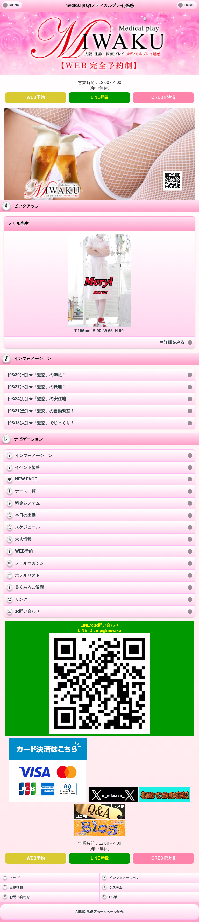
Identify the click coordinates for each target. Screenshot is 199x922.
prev (18, 153)
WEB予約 (36, 97)
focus (93, 153)
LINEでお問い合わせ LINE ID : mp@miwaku (99, 628)
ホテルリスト (27, 575)
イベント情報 (27, 467)
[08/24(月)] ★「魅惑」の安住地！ (39, 398)
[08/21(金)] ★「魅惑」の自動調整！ (41, 411)
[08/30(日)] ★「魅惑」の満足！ (37, 375)
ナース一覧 (25, 491)
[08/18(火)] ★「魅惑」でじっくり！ (41, 423)
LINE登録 (100, 97)
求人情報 (23, 539)
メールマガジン (29, 563)
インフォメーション (33, 455)
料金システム (27, 503)
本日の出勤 (25, 515)
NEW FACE (26, 479)
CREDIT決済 (163, 97)
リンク (21, 599)
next (180, 153)
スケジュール (27, 527)
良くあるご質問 (29, 587)
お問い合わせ (27, 611)
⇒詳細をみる (172, 342)
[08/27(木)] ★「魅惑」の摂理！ (37, 387)
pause (106, 153)
